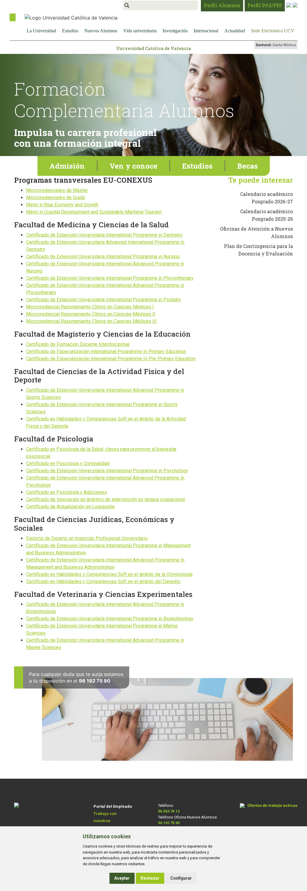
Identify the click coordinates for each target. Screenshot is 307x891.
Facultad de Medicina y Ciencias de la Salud (91, 224)
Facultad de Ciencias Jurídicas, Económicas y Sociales (94, 524)
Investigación (175, 30)
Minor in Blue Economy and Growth (62, 205)
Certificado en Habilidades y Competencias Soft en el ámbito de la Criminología (109, 574)
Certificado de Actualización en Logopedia (70, 506)
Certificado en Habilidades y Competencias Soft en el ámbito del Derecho (103, 581)
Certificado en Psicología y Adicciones (66, 492)
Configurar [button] (181, 878)
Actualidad (234, 30)
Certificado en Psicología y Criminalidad (67, 463)
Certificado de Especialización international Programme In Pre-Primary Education (110, 358)
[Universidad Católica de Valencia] (71, 17)
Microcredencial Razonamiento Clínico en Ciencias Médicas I (90, 307)
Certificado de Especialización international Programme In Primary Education (106, 351)
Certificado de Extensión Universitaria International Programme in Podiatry (103, 299)
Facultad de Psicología (53, 439)
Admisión (67, 166)
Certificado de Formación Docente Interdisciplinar (78, 344)
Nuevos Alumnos (100, 30)
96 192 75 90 (169, 823)
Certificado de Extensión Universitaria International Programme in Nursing (103, 256)
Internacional (206, 30)
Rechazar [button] (150, 878)
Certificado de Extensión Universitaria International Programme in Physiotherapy (110, 278)
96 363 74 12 (169, 811)
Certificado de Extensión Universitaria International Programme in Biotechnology (109, 618)
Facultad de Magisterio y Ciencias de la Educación (102, 334)
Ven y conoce (133, 166)
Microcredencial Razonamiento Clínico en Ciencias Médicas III (91, 321)
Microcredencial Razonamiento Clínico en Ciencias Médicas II (90, 314)
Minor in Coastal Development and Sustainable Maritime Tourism (94, 212)
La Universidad (41, 30)
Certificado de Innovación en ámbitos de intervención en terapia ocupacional (105, 499)
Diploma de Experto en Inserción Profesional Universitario (87, 538)
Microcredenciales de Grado (55, 197)
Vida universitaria (139, 30)
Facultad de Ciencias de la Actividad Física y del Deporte (99, 376)
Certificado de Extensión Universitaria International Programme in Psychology (107, 471)
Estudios (70, 30)
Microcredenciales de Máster (57, 190)
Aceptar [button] (122, 878)
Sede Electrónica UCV (272, 30)
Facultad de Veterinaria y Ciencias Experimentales (103, 594)
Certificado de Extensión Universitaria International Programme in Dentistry (104, 235)
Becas (247, 166)
